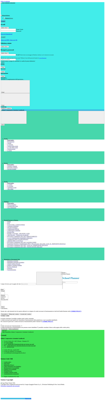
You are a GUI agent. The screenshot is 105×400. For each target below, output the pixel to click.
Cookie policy (7, 362)
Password (18, 31)
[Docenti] (4, 298)
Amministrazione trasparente (11, 374)
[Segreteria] (4, 297)
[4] (62, 288)
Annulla (3, 108)
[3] (62, 286)
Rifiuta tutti (14, 314)
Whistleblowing (8, 371)
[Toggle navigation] (14, 117)
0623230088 (9, 342)
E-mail (18, 55)
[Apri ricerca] (91, 117)
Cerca (2, 307)
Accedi (3, 21)
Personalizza (4, 314)
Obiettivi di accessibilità (10, 369)
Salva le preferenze (13, 329)
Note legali (7, 363)
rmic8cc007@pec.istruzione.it (21, 345)
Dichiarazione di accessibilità (11, 368)
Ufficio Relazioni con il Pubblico (12, 366)
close (2, 124)
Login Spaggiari (42, 58)
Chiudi (2, 67)
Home (63, 272)
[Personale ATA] (4, 299)
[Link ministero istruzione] (8, 3)
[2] (62, 285)
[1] (62, 284)
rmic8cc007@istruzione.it (21, 344)
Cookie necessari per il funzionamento (11, 326)
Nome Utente (19, 29)
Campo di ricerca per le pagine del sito (11, 284)
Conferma (8, 108)
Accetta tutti (26, 314)
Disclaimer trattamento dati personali (10, 386)
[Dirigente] (4, 295)
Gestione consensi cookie (10, 372)
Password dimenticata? (6, 34)
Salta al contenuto (5, 1)
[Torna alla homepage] (52, 110)
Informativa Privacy (9, 365)
